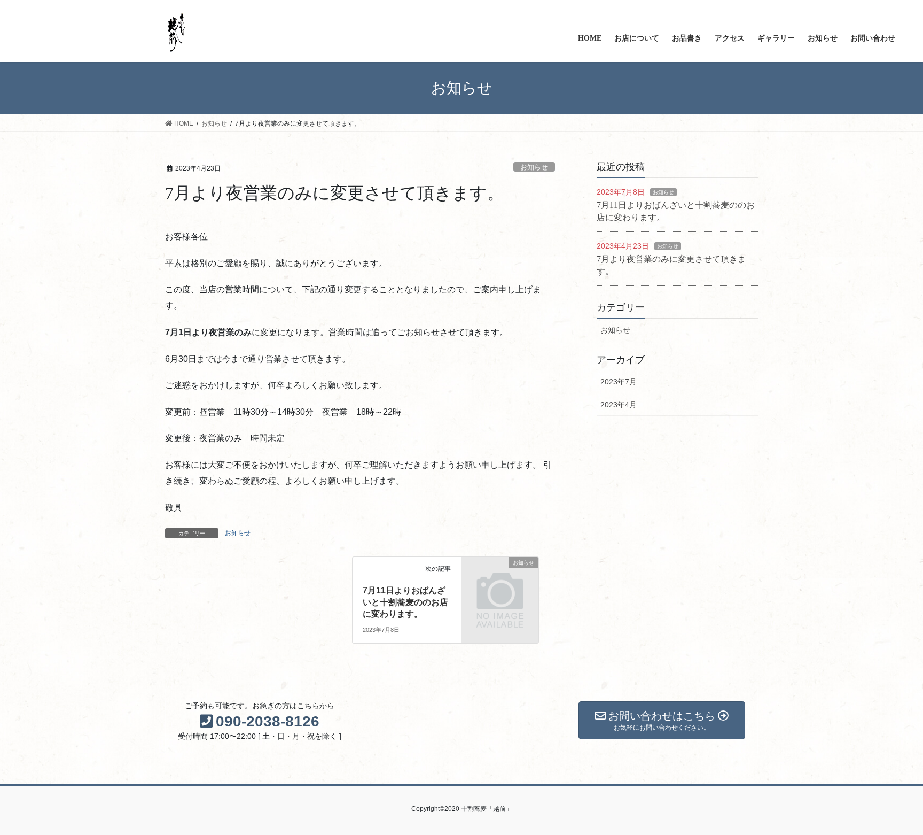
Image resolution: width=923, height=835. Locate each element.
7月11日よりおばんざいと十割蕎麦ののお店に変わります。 (405, 602)
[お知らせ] (500, 579)
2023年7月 (618, 381)
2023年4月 (618, 404)
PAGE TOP (892, 800)
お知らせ (534, 167)
